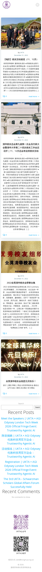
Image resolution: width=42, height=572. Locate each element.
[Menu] (37, 5)
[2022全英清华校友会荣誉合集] (21, 257)
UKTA (22, 52)
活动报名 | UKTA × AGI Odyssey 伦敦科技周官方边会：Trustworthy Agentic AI (21, 452)
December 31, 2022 (21, 55)
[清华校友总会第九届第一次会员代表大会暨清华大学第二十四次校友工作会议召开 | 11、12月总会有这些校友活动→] (21, 118)
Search (21, 403)
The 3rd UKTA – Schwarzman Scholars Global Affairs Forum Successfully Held (21, 483)
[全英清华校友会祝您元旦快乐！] (21, 355)
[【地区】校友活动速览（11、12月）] (21, 33)
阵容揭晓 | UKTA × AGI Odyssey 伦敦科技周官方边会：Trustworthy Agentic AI (21, 439)
